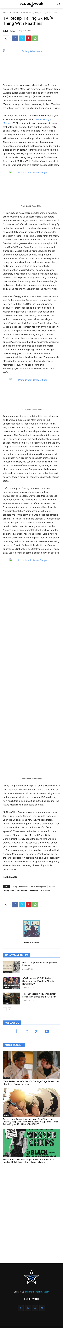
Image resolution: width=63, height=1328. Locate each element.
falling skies (9, 891)
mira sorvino (22, 891)
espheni (52, 886)
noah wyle (34, 891)
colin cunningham (38, 886)
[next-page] (9, 1009)
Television (14, 12)
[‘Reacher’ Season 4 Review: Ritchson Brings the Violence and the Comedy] (11, 998)
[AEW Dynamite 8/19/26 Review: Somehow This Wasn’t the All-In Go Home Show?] (11, 983)
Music (6, 1156)
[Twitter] (22, 38)
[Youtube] (46, 1031)
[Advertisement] (25, 1187)
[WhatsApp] (35, 38)
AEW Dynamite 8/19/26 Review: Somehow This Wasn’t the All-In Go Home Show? (38, 981)
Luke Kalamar (11, 31)
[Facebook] (15, 38)
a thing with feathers (19, 886)
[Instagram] (26, 1031)
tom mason (45, 891)
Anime (6, 1115)
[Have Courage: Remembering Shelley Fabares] (11, 967)
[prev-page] (5, 1009)
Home (5, 12)
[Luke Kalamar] (31, 928)
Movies (6, 1078)
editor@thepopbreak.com (37, 1291)
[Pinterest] (29, 38)
